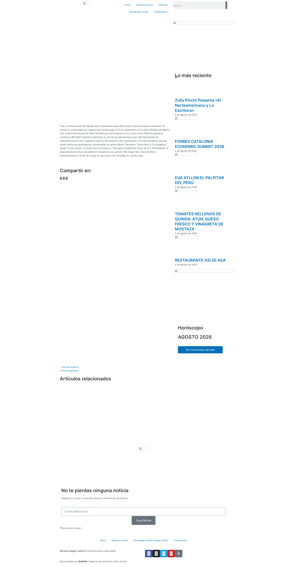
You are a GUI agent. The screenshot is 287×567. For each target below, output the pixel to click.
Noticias (163, 4)
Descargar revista (138, 11)
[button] (61, 178)
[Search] (226, 5)
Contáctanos (160, 11)
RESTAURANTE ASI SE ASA (200, 260)
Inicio (127, 4)
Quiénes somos (144, 4)
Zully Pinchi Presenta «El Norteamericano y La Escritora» (198, 105)
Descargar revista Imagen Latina (151, 540)
